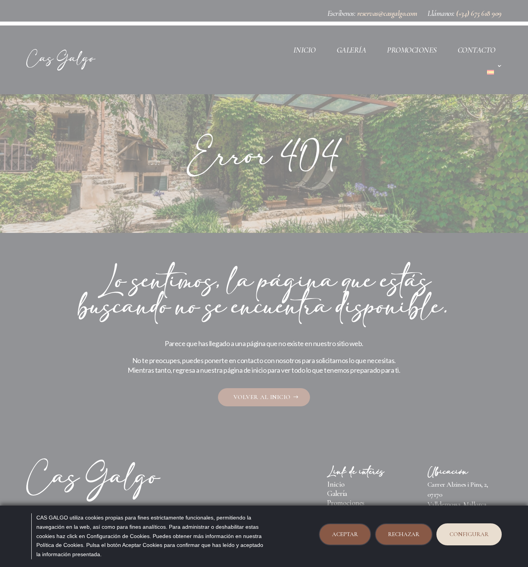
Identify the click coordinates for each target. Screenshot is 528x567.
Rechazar (403, 534)
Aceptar (345, 534)
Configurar (469, 534)
